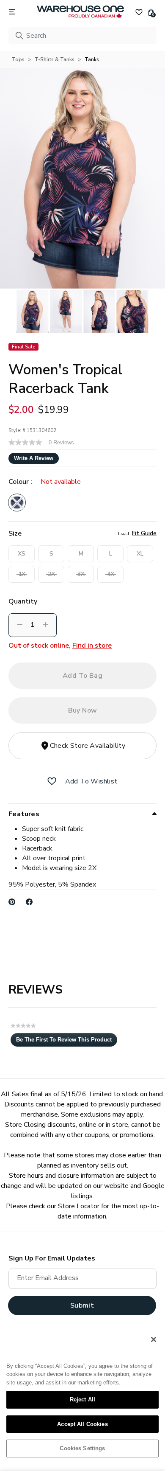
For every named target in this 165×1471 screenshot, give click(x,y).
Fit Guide (144, 533)
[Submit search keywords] (19, 35)
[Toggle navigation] (12, 12)
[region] (82, 1397)
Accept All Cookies (82, 1424)
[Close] (153, 1339)
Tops (18, 59)
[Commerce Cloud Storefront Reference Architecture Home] (80, 12)
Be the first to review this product (66, 1041)
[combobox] (82, 35)
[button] (51, 781)
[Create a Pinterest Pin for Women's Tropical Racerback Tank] (12, 901)
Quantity (22, 601)
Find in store (92, 645)
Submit (82, 1305)
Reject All (82, 1399)
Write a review (33, 458)
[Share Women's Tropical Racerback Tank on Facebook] (29, 901)
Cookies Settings (82, 1448)
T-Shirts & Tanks (54, 59)
